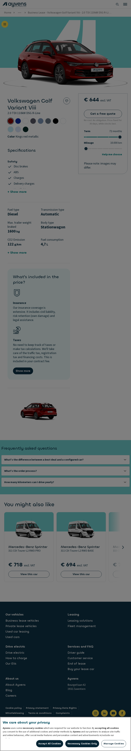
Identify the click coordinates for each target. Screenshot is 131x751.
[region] (65, 734)
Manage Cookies (114, 743)
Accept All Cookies (49, 743)
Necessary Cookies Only (82, 743)
